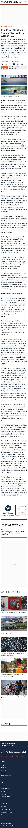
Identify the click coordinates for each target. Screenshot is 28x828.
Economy (3, 26)
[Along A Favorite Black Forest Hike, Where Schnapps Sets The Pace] (14, 666)
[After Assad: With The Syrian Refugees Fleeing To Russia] (14, 687)
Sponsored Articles (6, 775)
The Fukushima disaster (8, 477)
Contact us (4, 791)
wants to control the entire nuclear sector (13, 371)
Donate (3, 815)
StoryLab (3, 773)
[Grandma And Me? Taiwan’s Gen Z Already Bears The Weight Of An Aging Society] (14, 623)
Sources (3, 767)
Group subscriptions (6, 812)
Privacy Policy (12, 825)
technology (11, 26)
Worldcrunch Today (6, 809)
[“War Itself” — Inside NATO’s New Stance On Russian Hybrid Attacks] (14, 644)
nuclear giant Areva (15, 164)
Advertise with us (5, 796)
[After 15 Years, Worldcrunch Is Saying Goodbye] (14, 604)
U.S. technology (5, 445)
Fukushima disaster (12, 252)
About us (3, 786)
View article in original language (22, 513)
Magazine (3, 765)
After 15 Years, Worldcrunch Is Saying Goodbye (13, 612)
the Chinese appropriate (12, 348)
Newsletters (4, 807)
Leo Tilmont (5, 61)
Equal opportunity (6, 794)
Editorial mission (5, 788)
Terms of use (4, 825)
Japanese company (15, 180)
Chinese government (18, 484)
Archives (3, 770)
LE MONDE (4, 67)
